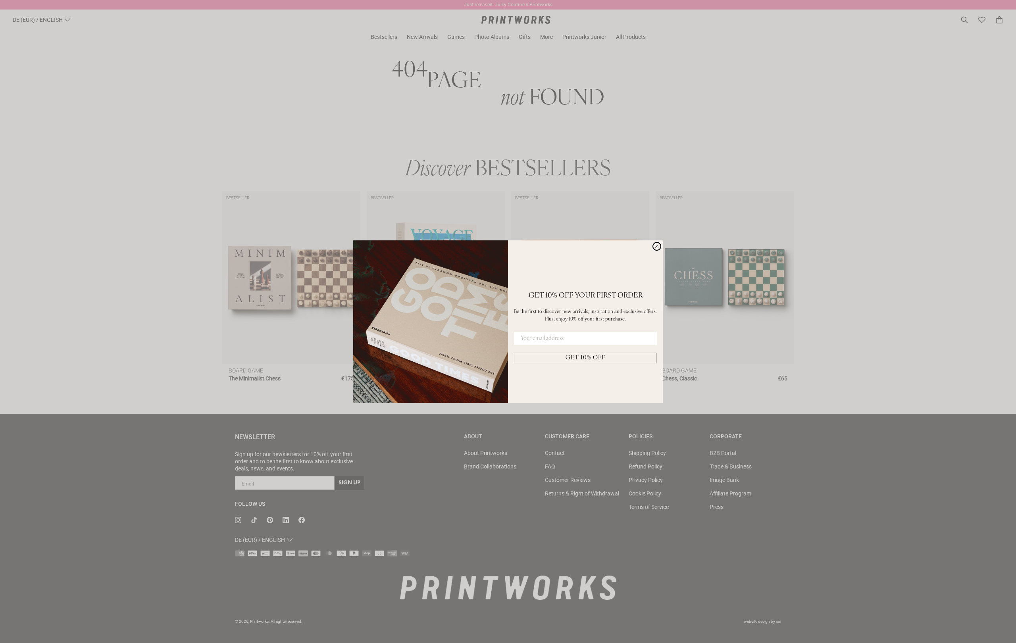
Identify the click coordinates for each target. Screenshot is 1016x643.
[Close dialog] (657, 246)
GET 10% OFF (585, 358)
